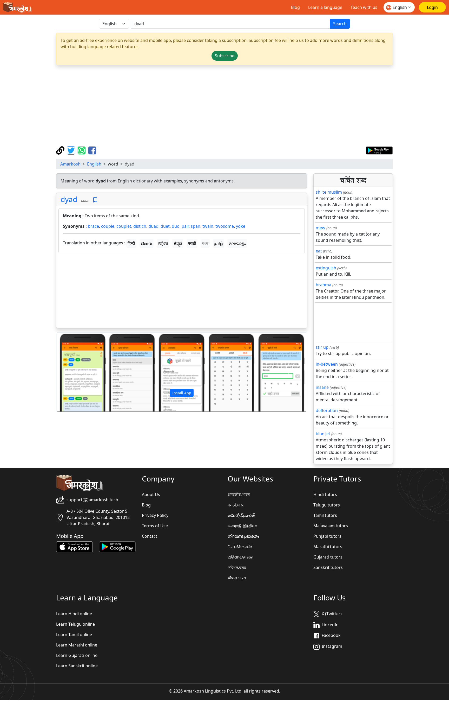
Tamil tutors (325, 515)
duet (165, 226)
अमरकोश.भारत (239, 494)
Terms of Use (155, 526)
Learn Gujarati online (76, 655)
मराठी (192, 243)
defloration (327, 410)
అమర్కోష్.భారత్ (241, 515)
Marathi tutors (327, 546)
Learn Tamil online (74, 634)
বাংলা (205, 243)
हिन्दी (131, 243)
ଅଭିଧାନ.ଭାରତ (240, 557)
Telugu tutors (326, 505)
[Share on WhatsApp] (82, 150)
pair (185, 226)
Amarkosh (70, 164)
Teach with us (364, 7)
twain (207, 226)
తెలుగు (146, 243)
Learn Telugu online (75, 624)
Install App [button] (181, 392)
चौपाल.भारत (237, 578)
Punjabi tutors (327, 536)
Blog (295, 7)
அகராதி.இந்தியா (242, 526)
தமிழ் (218, 243)
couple (107, 226)
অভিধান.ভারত (237, 567)
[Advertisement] (224, 105)
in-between (327, 364)
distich (139, 226)
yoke (240, 226)
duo (176, 226)
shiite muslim (329, 192)
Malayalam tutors (330, 526)
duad (153, 226)
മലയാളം (237, 243)
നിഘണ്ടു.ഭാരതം (243, 536)
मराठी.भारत (236, 505)
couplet (123, 226)
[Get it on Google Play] (379, 150)
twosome (224, 226)
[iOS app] (74, 546)
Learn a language (325, 7)
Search (340, 24)
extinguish (326, 268)
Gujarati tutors (327, 557)
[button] (75, 372)
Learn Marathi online (76, 645)
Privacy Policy (155, 515)
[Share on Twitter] (71, 150)
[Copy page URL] (61, 150)
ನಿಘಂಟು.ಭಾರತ (240, 546)
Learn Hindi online (74, 614)
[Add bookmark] (95, 200)
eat (319, 251)
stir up (322, 347)
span (195, 226)
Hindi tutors (325, 494)
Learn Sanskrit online (77, 666)
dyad (69, 199)
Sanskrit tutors (328, 567)
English (94, 164)
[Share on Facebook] (92, 150)
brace (93, 226)
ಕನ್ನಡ (178, 243)
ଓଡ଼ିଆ (163, 243)
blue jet (323, 433)
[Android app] (117, 546)
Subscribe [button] (224, 56)
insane (322, 387)
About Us (151, 494)
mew (320, 228)
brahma (323, 285)
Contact (149, 536)
